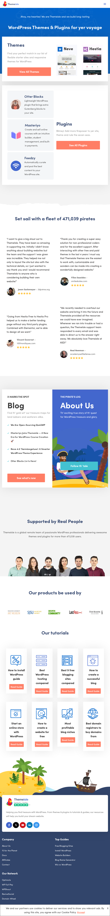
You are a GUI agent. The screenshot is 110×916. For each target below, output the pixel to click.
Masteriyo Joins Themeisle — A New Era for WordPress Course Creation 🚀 (29, 436)
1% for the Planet (9, 850)
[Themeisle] (11, 4)
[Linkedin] (30, 825)
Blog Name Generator (65, 859)
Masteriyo (32, 125)
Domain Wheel (9, 898)
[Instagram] (36, 825)
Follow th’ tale (79, 466)
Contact (6, 864)
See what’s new (26, 478)
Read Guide (16, 686)
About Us (6, 845)
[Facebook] (9, 825)
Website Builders (62, 855)
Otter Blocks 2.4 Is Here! (23, 461)
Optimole (6, 879)
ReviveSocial (8, 893)
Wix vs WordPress (63, 864)
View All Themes (29, 71)
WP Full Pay (7, 884)
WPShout (6, 889)
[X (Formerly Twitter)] (16, 825)
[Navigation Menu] (104, 4)
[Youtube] (23, 825)
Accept (81, 912)
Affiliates (6, 859)
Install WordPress (63, 850)
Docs (4, 855)
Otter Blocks (33, 96)
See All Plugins (78, 145)
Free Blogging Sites (64, 845)
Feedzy (29, 157)
